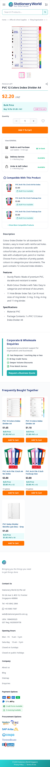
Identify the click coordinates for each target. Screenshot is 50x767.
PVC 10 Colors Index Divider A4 (11, 422)
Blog (4, 672)
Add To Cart (13, 440)
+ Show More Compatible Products (21, 225)
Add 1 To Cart (25, 130)
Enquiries (6, 683)
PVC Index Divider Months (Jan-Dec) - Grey (13, 525)
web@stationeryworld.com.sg (14, 614)
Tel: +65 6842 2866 (10, 603)
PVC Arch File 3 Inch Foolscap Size (34, 472)
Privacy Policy (19, 764)
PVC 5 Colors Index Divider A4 (34, 422)
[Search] (45, 12)
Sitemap (5, 678)
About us (6, 667)
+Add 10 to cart (40, 109)
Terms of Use (31, 764)
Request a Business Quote (22, 373)
